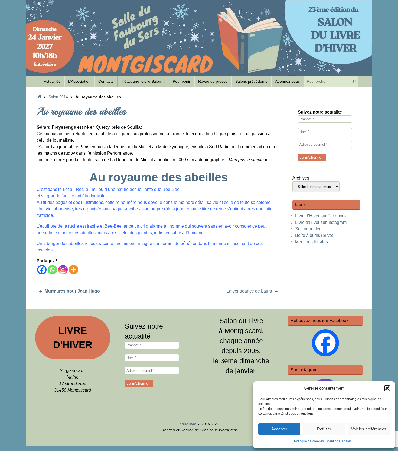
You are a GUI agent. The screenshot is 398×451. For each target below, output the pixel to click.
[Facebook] (42, 269)
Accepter (279, 429)
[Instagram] (63, 269)
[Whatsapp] (52, 269)
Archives (300, 178)
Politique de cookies (309, 441)
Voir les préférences (368, 429)
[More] (73, 269)
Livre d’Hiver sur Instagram (321, 222)
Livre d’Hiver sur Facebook (321, 216)
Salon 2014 (58, 97)
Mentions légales (339, 441)
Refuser (324, 429)
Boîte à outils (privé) (314, 235)
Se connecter (308, 229)
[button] (387, 388)
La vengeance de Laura (250, 291)
